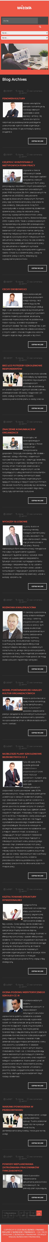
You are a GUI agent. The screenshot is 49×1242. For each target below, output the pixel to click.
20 (23, 1215)
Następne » (34, 1215)
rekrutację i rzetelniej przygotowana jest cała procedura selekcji (33, 622)
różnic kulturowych (31, 708)
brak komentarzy (36, 91)
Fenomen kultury (13, 98)
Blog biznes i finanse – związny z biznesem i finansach (23, 1231)
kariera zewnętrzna (31, 119)
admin (24, 93)
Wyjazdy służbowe (14, 521)
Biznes (20, 91)
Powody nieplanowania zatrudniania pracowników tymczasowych (20, 1167)
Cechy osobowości (14, 289)
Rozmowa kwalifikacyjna (19, 607)
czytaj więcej (37, 141)
